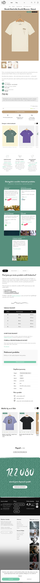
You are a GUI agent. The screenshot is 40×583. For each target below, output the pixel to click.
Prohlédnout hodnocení (30, 508)
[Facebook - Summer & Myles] (37, 507)
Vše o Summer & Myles (20, 533)
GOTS (10, 197)
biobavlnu (10, 164)
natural (21, 375)
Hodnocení (25, 270)
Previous (35, 123)
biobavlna (21, 378)
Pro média (18, 536)
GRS (26, 197)
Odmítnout (29, 579)
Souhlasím (11, 579)
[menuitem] (11, 2)
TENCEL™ (4, 167)
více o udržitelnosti (8, 84)
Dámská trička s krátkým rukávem (25, 373)
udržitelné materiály (7, 162)
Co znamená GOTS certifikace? (11, 293)
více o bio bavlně (14, 84)
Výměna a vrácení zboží (19, 504)
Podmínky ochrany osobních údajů (22, 526)
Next (37, 123)
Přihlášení (17, 511)
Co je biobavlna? (8, 290)
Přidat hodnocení (20, 362)
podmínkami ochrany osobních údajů (6, 528)
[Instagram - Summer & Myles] (37, 504)
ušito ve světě (7, 87)
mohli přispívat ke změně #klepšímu (32, 164)
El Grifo (18, 537)
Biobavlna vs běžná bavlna (10, 291)
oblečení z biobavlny (16, 295)
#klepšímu (36, 519)
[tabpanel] (10, 136)
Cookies (18, 527)
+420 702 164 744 (6, 508)
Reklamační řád (19, 523)
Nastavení (20, 575)
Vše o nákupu (19, 521)
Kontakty (16, 508)
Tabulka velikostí (14, 270)
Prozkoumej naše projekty (20, 487)
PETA (16, 197)
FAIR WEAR (13, 197)
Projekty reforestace (20, 534)
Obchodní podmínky (20, 524)
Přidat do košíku (21, 111)
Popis (5, 270)
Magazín (18, 539)
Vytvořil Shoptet (20, 582)
